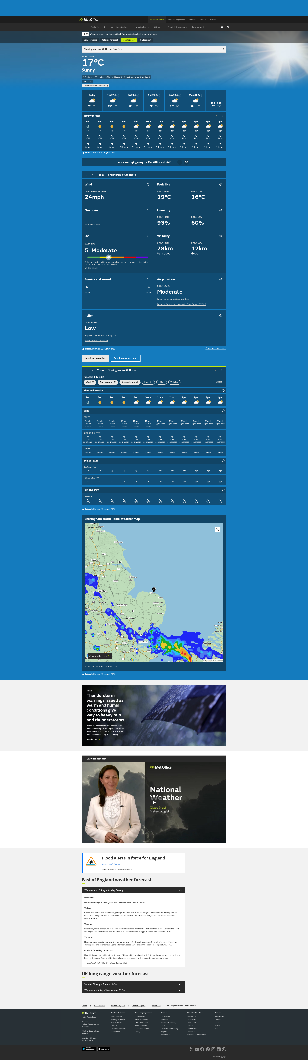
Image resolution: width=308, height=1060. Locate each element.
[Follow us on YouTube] (197, 1049)
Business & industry (168, 1023)
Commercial (191, 1020)
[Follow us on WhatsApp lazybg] (224, 1049)
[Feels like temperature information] (220, 184)
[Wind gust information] (148, 184)
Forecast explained (215, 348)
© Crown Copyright (219, 1057)
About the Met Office (195, 1013)
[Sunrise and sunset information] (148, 279)
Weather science (141, 1020)
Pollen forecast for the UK (96, 340)
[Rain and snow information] (223, 490)
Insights (164, 1032)
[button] (154, 590)
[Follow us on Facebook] (202, 1049)
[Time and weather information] (223, 390)
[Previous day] (86, 174)
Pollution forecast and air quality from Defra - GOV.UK (181, 304)
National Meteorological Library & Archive (90, 1024)
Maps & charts (141, 27)
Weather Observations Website (90, 1032)
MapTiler (207, 661)
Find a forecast (98, 27)
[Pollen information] (220, 315)
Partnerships (192, 1029)
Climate (158, 27)
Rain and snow (127, 382)
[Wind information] (223, 411)
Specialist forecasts (177, 27)
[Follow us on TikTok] (208, 1049)
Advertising (165, 1035)
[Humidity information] (220, 210)
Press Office (191, 1023)
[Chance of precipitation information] (148, 210)
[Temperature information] (223, 461)
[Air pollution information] (220, 279)
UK (145, 40)
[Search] (221, 48)
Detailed (110, 40)
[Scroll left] (216, 115)
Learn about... (198, 27)
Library (137, 1032)
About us (203, 20)
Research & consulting (169, 1029)
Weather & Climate (118, 1013)
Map (129, 40)
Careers (213, 20)
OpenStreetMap (218, 661)
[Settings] (222, 27)
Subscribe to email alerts (196, 1035)
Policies (218, 1013)
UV (161, 382)
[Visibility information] (220, 236)
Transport (164, 1020)
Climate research (141, 1023)
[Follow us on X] (191, 1049)
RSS (216, 1029)
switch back (152, 34)
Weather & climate (157, 20)
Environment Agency (111, 864)
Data (163, 1026)
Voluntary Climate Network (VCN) (89, 1039)
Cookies (218, 1020)
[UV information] (148, 236)
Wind (87, 382)
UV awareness (91, 268)
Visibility (174, 382)
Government (165, 1017)
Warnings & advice (120, 27)
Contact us (191, 1032)
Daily (90, 40)
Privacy (217, 1026)
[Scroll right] (222, 115)
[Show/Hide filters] (223, 377)
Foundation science (142, 1029)
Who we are (191, 1017)
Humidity (148, 382)
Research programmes (177, 20)
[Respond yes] (179, 162)
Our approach (140, 1017)
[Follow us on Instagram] (213, 1049)
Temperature (105, 382)
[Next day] (92, 174)
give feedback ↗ (136, 34)
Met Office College (89, 1017)
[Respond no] (186, 162)
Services (192, 20)
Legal (217, 1023)
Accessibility (219, 1017)
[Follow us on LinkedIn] (219, 1049)
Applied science (141, 1026)
